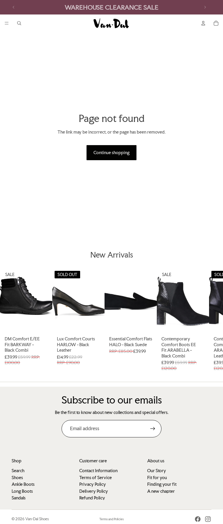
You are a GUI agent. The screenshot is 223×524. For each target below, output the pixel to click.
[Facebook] (197, 519)
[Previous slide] (13, 7)
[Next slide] (205, 7)
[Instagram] (207, 519)
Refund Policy (92, 497)
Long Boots (22, 491)
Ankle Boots (23, 484)
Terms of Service (95, 477)
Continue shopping (111, 152)
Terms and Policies (111, 519)
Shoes (17, 477)
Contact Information (98, 470)
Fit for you (157, 477)
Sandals (19, 497)
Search (18, 470)
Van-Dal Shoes (37, 519)
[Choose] (43, 324)
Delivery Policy (93, 491)
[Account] (203, 23)
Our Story (156, 470)
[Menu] (6, 23)
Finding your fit (162, 484)
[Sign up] (153, 429)
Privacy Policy (92, 484)
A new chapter (161, 491)
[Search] (19, 23)
